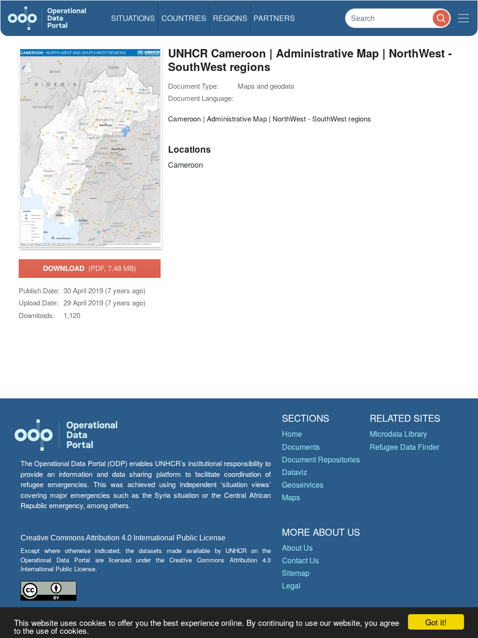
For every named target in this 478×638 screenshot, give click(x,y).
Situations (133, 18)
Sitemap (295, 572)
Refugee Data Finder (404, 446)
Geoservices (302, 484)
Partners (274, 18)
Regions (230, 18)
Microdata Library (398, 433)
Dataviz (294, 472)
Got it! (436, 622)
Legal (291, 585)
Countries (184, 18)
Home (292, 433)
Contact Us (300, 560)
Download (89, 268)
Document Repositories (321, 459)
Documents (301, 446)
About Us (297, 547)
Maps (291, 497)
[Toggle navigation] (463, 18)
